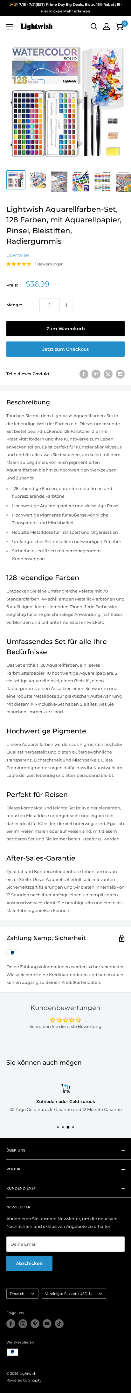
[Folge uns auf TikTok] (59, 1323)
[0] (119, 26)
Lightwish (17, 255)
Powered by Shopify (23, 1380)
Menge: (14, 304)
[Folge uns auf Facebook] (10, 1323)
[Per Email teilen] (120, 374)
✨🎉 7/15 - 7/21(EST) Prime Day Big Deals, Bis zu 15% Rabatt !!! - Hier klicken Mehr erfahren (65, 7)
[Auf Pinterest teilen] (96, 374)
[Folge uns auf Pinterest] (35, 1323)
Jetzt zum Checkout (65, 349)
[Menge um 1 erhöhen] (66, 305)
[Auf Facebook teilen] (83, 374)
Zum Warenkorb (65, 329)
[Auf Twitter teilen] (108, 374)
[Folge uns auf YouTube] (47, 1323)
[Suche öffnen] (94, 26)
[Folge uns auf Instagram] (22, 1323)
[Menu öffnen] (9, 26)
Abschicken (29, 1263)
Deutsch (17, 1293)
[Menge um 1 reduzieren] (32, 305)
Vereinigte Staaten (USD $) (68, 1293)
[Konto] (106, 26)
